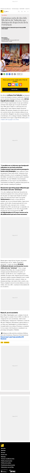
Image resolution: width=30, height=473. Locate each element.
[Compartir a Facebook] (10, 74)
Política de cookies (6, 463)
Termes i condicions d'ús (7, 458)
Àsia (2, 342)
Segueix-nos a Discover (6, 8)
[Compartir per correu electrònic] (12, 74)
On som (3, 452)
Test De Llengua (15, 8)
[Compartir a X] (2, 74)
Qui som (3, 448)
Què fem (3, 450)
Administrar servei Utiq (7, 467)
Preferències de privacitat (8, 465)
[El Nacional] (2, 11)
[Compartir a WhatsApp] (4, 74)
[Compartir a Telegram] (7, 74)
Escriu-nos (4, 454)
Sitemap (3, 456)
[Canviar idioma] (24, 11)
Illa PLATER (22, 8)
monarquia (6, 342)
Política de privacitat (6, 460)
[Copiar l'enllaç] (15, 74)
